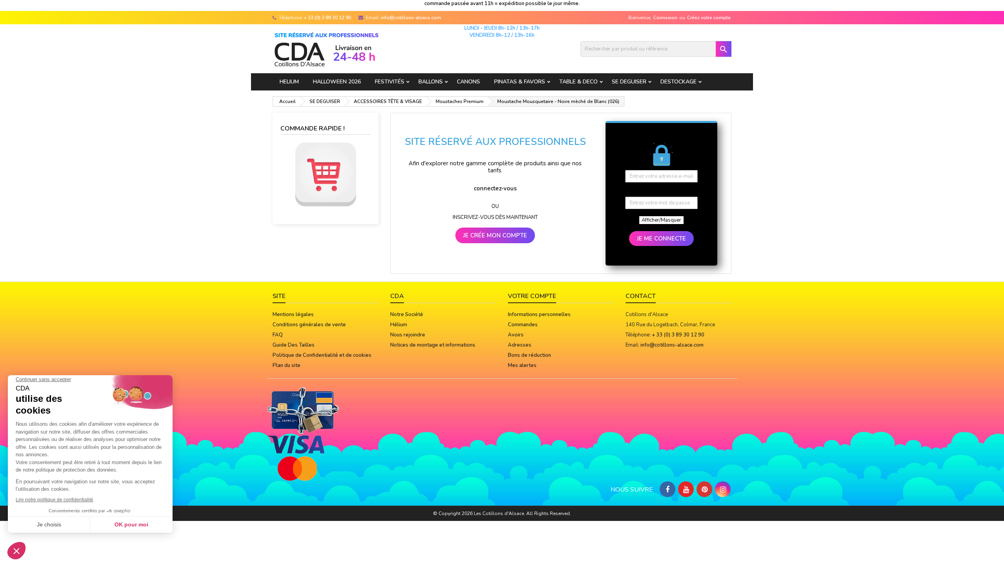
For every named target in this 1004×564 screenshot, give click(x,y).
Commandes (523, 324)
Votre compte (532, 296)
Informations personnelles (539, 314)
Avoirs (516, 334)
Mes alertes (522, 365)
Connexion (665, 17)
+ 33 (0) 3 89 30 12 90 (327, 17)
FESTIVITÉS (389, 81)
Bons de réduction (529, 355)
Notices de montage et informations (432, 345)
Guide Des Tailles (294, 345)
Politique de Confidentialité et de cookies (322, 355)
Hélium (398, 324)
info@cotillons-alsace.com (411, 17)
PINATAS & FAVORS (519, 81)
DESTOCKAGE (678, 81)
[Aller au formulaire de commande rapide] (325, 174)
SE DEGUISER (629, 81)
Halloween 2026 (337, 81)
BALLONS (430, 81)
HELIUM (289, 81)
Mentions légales (293, 314)
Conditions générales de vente (309, 324)
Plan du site (286, 365)
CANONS (468, 81)
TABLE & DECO (578, 81)
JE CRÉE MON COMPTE (495, 235)
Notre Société (406, 314)
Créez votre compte (709, 17)
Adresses (519, 345)
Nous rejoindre (407, 334)
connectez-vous (495, 188)
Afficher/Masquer (661, 220)
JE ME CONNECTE (661, 238)
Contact (641, 296)
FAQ (278, 334)
